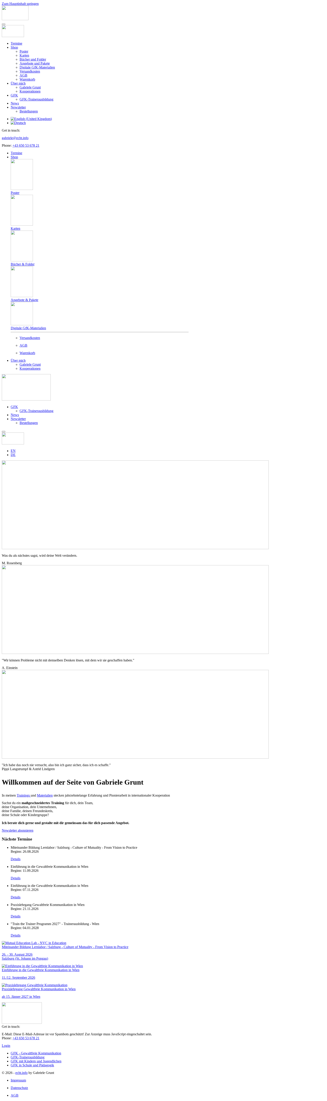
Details (15, 859)
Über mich (18, 83)
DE (13, 455)
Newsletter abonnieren (17, 830)
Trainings (23, 795)
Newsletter (18, 107)
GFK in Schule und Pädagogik (32, 1065)
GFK (14, 95)
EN (13, 451)
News (15, 103)
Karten (24, 55)
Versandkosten (30, 71)
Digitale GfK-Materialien (37, 67)
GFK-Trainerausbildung (36, 99)
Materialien (45, 795)
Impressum (18, 1080)
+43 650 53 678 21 (25, 145)
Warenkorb (27, 79)
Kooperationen (30, 91)
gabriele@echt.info (15, 138)
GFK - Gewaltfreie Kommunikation (36, 1053)
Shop (14, 47)
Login (6, 1046)
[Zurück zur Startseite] (15, 19)
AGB (23, 75)
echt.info (21, 1073)
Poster (24, 51)
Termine (16, 43)
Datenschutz (19, 1088)
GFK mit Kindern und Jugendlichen (36, 1061)
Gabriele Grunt (30, 87)
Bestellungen (29, 111)
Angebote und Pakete (35, 63)
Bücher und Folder (33, 59)
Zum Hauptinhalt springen (20, 4)
